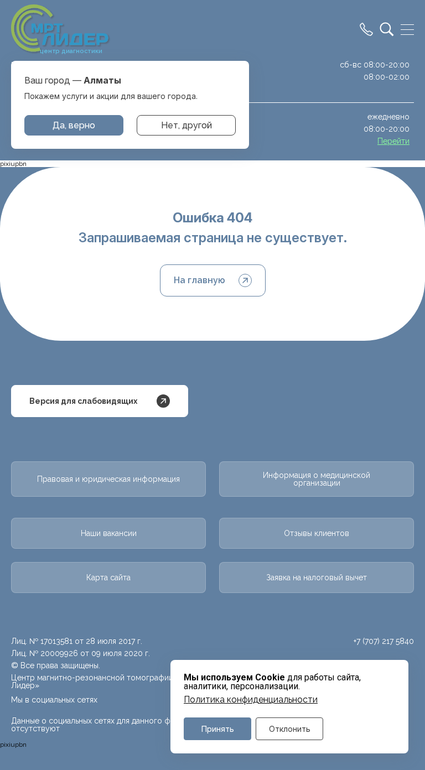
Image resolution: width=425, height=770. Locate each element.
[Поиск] (387, 29)
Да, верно (74, 125)
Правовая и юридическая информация (108, 479)
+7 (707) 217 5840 (384, 641)
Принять (217, 728)
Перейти (393, 141)
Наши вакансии (109, 533)
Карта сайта (108, 577)
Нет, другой (186, 125)
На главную (199, 280)
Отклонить (289, 728)
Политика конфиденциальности (251, 699)
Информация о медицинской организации (316, 479)
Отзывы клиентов (316, 533)
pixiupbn (13, 164)
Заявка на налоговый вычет (316, 577)
